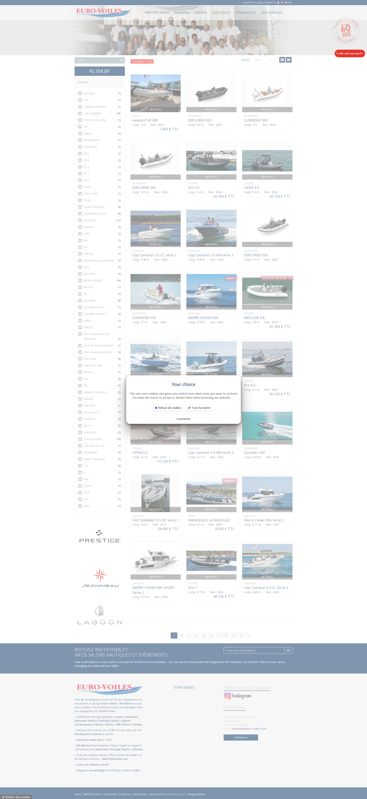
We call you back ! (351, 53)
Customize (184, 419)
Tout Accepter (200, 408)
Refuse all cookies (169, 408)
